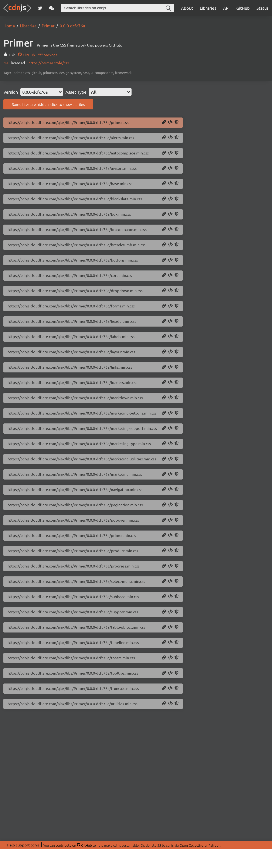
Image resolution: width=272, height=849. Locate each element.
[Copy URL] (164, 122)
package (50, 54)
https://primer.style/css (48, 63)
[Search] (168, 8)
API (226, 8)
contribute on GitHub (74, 845)
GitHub (243, 8)
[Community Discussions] (51, 8)
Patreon (214, 845)
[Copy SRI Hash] (176, 122)
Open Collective (192, 845)
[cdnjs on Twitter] (40, 8)
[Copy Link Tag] (170, 122)
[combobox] (41, 92)
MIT (7, 63)
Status (262, 8)
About (187, 8)
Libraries (208, 8)
